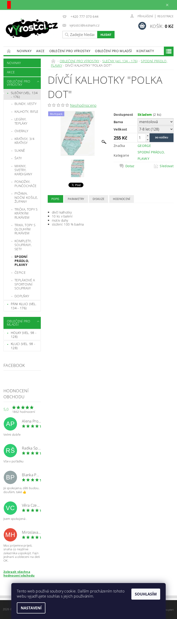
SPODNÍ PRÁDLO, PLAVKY (22, 260)
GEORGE (144, 145)
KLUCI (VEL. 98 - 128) (23, 346)
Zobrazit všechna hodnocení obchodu (19, 573)
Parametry (76, 199)
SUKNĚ (20, 150)
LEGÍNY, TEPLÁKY (21, 121)
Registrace (165, 16)
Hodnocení (121, 199)
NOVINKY (24, 51)
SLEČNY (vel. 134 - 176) (24, 95)
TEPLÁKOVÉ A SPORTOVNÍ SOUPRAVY (25, 284)
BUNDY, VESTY (25, 103)
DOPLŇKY (22, 296)
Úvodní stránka (9, 51)
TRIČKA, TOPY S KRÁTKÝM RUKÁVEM (26, 213)
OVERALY (21, 131)
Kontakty (145, 51)
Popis (55, 199)
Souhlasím (146, 594)
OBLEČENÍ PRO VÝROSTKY (70, 51)
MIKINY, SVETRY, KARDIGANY (23, 170)
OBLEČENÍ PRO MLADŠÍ (113, 51)
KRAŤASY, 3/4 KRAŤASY (24, 141)
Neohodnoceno (83, 105)
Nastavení (31, 607)
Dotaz (130, 166)
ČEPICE (20, 272)
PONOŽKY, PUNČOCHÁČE (25, 183)
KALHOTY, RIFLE (26, 111)
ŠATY (18, 158)
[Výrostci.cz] (32, 28)
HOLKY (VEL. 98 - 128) (23, 334)
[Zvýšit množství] (147, 135)
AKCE (40, 51)
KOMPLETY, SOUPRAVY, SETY (23, 245)
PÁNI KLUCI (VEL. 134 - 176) (23, 306)
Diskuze (98, 199)
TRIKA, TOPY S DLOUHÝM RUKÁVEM (25, 229)
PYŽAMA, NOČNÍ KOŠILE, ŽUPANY (26, 197)
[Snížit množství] (147, 139)
